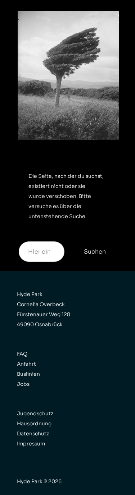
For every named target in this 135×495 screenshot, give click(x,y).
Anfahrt (26, 364)
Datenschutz (33, 433)
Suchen (95, 251)
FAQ (22, 354)
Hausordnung (34, 423)
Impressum (31, 443)
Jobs (23, 384)
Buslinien (28, 374)
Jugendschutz (35, 413)
